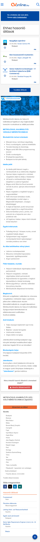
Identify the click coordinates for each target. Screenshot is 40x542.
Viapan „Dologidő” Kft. (24, 58)
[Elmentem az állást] (5, 47)
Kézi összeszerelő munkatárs (21, 55)
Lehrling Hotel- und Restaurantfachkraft (15, 510)
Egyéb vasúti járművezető (11, 516)
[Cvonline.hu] (20, 4)
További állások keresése (11, 478)
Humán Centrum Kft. (23, 44)
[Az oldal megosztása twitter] (10, 487)
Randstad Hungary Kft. (24, 76)
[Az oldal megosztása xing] (20, 487)
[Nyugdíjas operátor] (5, 42)
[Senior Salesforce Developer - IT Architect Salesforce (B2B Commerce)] (5, 70)
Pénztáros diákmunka (9, 503)
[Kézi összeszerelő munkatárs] (5, 56)
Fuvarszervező (7, 497)
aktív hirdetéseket (20, 17)
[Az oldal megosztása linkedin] (15, 487)
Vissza (7, 531)
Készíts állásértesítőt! (21, 387)
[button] (35, 16)
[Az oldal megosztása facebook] (5, 487)
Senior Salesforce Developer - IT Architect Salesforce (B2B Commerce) (22, 71)
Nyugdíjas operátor (17, 41)
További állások (20, 90)
